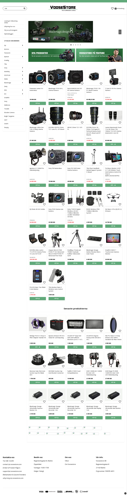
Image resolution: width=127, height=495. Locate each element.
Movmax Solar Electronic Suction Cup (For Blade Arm (37, 373)
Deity (5, 86)
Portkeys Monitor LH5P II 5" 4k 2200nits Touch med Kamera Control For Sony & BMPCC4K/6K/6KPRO (113, 172)
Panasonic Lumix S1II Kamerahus (36, 89)
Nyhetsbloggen (8, 34)
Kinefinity (7, 71)
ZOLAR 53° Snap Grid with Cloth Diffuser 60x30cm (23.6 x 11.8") (74, 337)
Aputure (6, 56)
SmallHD (6, 97)
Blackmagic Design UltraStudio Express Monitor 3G (36, 408)
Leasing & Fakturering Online (10, 22)
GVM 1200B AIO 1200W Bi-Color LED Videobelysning (94, 373)
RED (5, 90)
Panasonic (7, 53)
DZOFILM (7, 75)
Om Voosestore (70, 464)
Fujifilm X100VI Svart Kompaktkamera (74, 372)
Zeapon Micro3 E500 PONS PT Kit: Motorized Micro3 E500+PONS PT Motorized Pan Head (56, 253)
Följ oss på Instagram (10, 30)
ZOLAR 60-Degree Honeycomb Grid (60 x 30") (93, 337)
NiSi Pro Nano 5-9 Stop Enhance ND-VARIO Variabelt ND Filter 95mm (113, 337)
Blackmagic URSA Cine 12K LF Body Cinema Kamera (37, 129)
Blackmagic (7, 83)
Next (120, 32)
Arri (5, 94)
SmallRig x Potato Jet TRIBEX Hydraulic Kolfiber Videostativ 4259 (74, 253)
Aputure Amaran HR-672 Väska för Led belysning (56, 337)
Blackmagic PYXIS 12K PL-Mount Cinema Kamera (93, 90)
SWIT (5, 120)
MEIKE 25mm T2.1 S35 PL (74, 128)
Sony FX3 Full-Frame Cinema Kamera (73, 169)
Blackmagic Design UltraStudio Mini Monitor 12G (113, 408)
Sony (5, 68)
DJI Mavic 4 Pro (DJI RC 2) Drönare (113, 210)
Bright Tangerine (9, 116)
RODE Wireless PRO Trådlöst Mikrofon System (93, 211)
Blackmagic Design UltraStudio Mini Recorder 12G (54, 408)
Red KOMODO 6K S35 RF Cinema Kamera (74, 89)
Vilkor (67, 461)
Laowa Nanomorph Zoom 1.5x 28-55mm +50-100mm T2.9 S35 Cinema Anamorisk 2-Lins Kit (113, 130)
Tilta (5, 64)
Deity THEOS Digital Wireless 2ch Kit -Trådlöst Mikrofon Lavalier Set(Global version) (73, 213)
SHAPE (6, 124)
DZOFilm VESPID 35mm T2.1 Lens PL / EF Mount (56, 128)
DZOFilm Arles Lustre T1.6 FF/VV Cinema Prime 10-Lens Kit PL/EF (38, 252)
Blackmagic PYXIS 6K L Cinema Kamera (56, 89)
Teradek (6, 109)
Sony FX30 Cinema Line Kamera (56, 210)
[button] (112, 8)
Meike (6, 79)
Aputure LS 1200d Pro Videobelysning (37, 169)
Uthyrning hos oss (9, 26)
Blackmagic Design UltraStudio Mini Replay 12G (93, 408)
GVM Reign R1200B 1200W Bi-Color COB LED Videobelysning (112, 373)
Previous (31, 32)
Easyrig (6, 127)
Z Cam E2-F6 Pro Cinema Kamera (113, 89)
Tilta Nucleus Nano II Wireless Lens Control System (56, 289)
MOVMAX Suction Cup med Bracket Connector (56, 372)
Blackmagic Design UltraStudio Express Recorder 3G (73, 408)
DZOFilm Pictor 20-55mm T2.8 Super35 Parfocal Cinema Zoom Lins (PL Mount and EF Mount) (93, 131)
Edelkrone (7, 105)
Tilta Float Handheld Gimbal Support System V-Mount (93, 170)
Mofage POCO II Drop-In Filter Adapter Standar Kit (38, 337)
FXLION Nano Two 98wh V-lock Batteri (37, 288)
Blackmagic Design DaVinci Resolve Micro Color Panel (93, 252)
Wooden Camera (9, 112)
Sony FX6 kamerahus (55, 168)
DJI (5, 45)
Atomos (6, 49)
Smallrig (6, 60)
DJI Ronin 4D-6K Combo (37, 209)
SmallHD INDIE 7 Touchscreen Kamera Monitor (112, 252)
